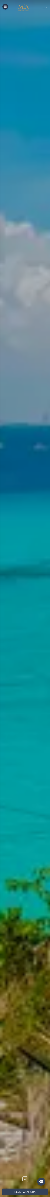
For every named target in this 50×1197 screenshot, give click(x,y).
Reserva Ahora (25, 1191)
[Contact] (41, 1182)
